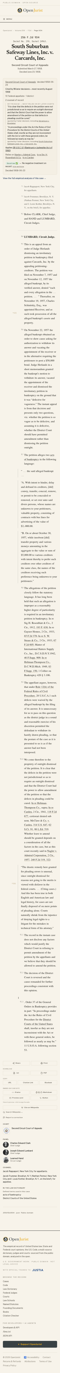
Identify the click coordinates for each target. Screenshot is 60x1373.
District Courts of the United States (20, 1198)
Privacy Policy (9, 1365)
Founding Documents (13, 1308)
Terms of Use (45, 1361)
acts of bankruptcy (12, 1195)
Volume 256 (20, 30)
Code (5, 1285)
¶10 (21, 759)
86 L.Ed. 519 (41, 829)
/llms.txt (7, 1331)
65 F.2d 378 (30, 636)
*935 (15, 313)
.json (18, 1213)
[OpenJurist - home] (30, 10)
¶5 (22, 244)
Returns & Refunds (12, 1361)
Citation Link (28, 1082)
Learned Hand (16, 1158)
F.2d (29, 30)
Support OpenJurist (30, 1344)
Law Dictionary (10, 1289)
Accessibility (31, 1357)
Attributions (30, 1361)
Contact (47, 1357)
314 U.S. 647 (40, 824)
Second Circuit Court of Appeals (30, 65)
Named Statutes (10, 1304)
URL (9, 1082)
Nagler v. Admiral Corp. (25, 155)
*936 (14, 884)
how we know (18, 167)
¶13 (21, 1002)
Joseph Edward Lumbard (21, 1151)
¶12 (21, 972)
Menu (9, 19)
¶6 (22, 329)
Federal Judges (10, 1293)
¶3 (22, 214)
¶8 (22, 588)
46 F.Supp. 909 (32, 657)
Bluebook (48, 1082)
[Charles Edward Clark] (6, 1145)
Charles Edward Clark (20, 1143)
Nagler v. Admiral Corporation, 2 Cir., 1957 (40, 855)
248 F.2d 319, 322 (40, 859)
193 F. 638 (42, 627)
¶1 (22, 186)
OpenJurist (7, 30)
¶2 (22, 196)
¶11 (21, 935)
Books (6, 1312)
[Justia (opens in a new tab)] (38, 1270)
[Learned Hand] (6, 1160)
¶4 (22, 236)
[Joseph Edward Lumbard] (6, 1152)
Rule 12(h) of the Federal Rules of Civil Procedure (39, 691)
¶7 (22, 454)
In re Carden (28, 157)
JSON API (7, 1336)
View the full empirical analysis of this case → (24, 178)
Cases (6, 1281)
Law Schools (9, 1300)
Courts (6, 1296)
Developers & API (11, 1327)
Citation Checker (11, 1316)
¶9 (22, 682)
